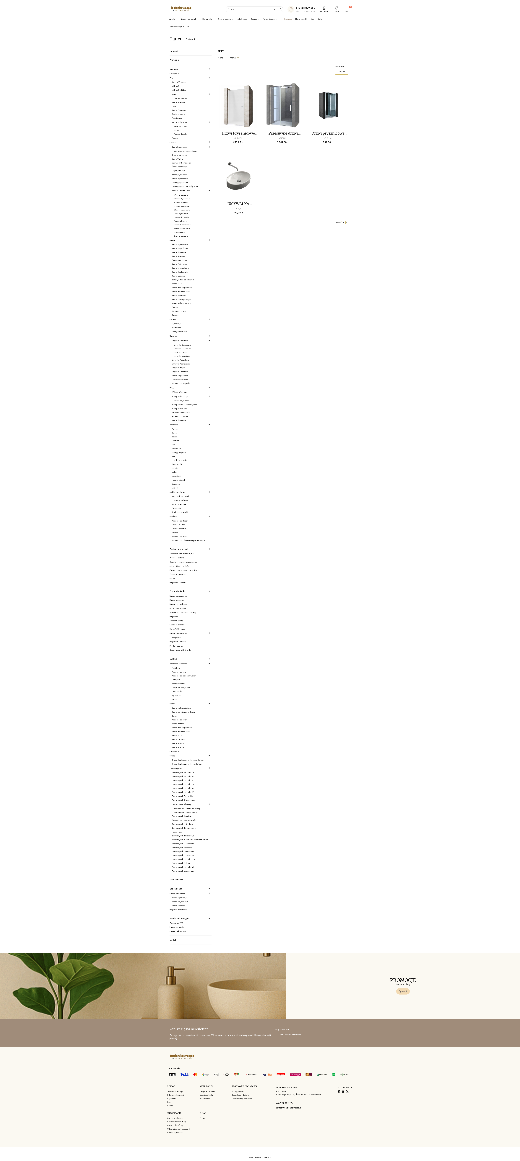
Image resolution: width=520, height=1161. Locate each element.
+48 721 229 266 (305, 7)
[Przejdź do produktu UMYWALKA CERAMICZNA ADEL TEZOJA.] (238, 176)
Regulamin (171, 1098)
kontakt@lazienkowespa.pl (288, 1107)
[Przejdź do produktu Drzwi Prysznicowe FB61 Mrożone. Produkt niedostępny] (238, 105)
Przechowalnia (205, 1098)
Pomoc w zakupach (175, 1118)
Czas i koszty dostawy (240, 1095)
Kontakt (170, 1105)
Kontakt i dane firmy (175, 1125)
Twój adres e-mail (282, 1029)
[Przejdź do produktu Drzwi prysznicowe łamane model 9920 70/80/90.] (328, 105)
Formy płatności (238, 1091)
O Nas (202, 1118)
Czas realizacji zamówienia (242, 1098)
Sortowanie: (340, 66)
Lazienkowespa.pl (176, 26)
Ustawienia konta (206, 1095)
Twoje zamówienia (207, 1091)
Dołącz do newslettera (290, 1034)
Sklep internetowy (259, 1157)
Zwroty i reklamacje (175, 1091)
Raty (169, 1102)
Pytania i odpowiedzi (175, 1095)
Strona (338, 223)
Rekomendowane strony (176, 1121)
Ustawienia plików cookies (177, 1129)
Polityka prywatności (175, 1132)
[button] (280, 9)
